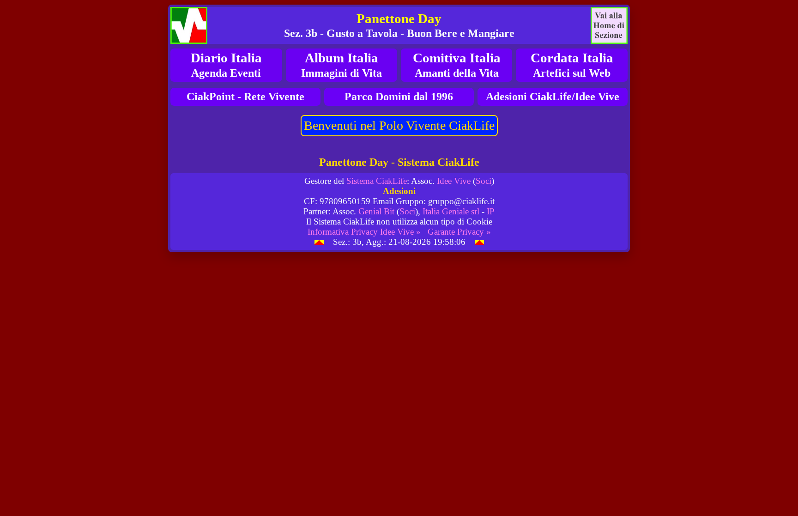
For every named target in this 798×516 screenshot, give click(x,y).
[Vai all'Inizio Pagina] (319, 242)
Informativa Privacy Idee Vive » (364, 232)
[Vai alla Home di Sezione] (609, 25)
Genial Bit (376, 211)
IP (491, 211)
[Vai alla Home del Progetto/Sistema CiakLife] (188, 25)
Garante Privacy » (459, 232)
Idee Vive (454, 181)
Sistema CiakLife (376, 181)
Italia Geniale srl (451, 211)
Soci (483, 181)
